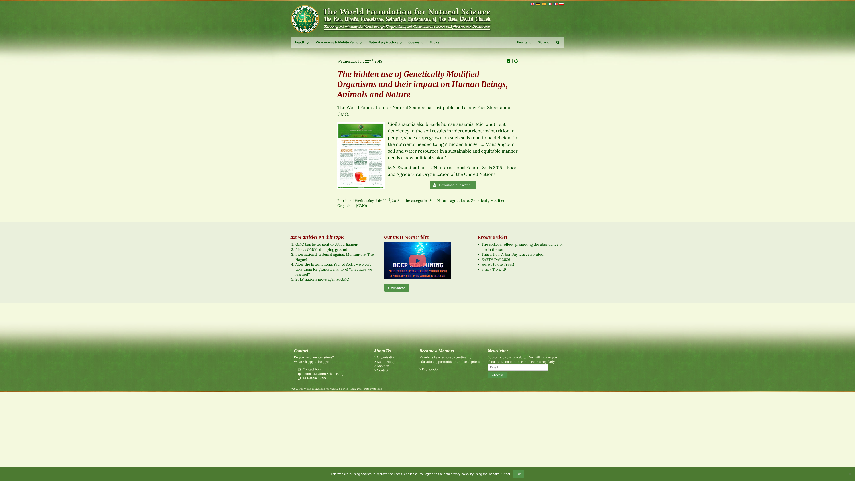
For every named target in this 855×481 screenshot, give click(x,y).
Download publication (455, 185)
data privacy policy (456, 474)
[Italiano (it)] (549, 3)
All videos (397, 288)
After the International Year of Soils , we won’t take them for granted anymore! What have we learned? (333, 269)
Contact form (312, 369)
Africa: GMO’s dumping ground (321, 249)
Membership (386, 362)
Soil (432, 200)
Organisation (386, 357)
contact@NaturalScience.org (323, 374)
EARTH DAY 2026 (496, 259)
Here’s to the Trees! (498, 264)
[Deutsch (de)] (537, 3)
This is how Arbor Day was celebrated (513, 254)
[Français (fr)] (555, 3)
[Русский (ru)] (561, 3)
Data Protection (373, 388)
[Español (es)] (543, 3)
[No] (849, 474)
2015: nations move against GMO (322, 279)
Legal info (356, 388)
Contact (382, 370)
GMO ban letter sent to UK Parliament (326, 244)
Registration (431, 369)
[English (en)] (532, 3)
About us (383, 366)
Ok (519, 474)
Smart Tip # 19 (494, 269)
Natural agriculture (453, 200)
